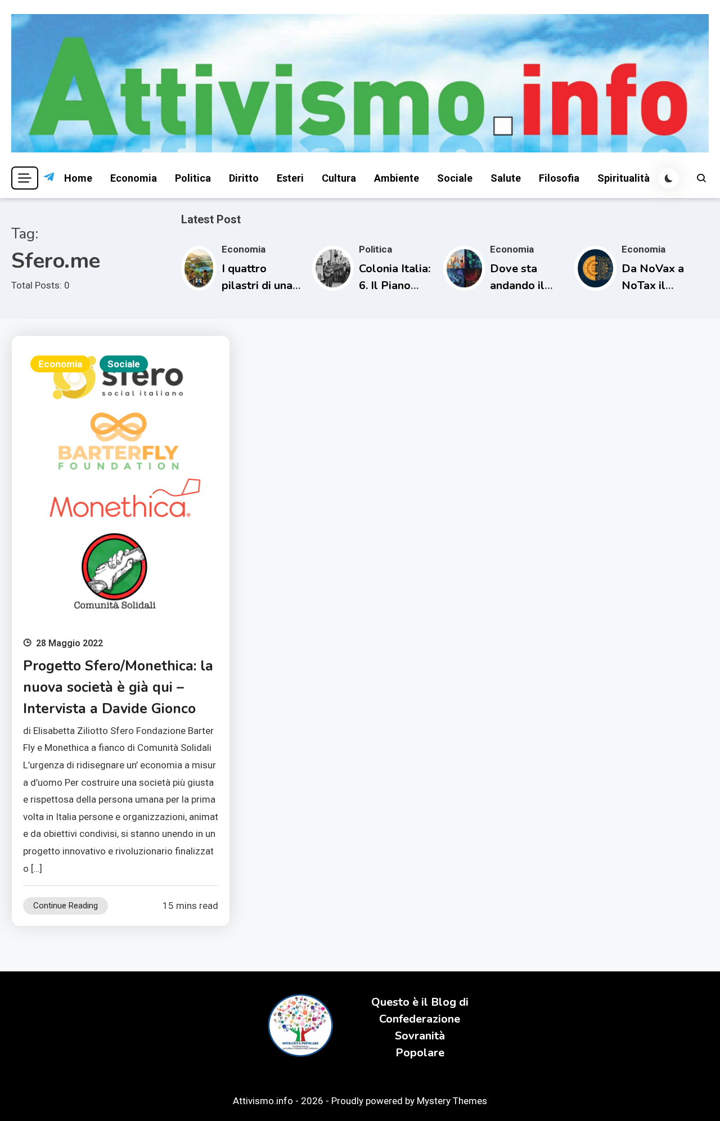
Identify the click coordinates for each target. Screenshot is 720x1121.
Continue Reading (65, 906)
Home (78, 178)
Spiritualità (623, 178)
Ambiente (396, 178)
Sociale (454, 178)
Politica (193, 178)
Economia (133, 178)
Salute (505, 178)
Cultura (339, 178)
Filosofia (559, 178)
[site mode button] (669, 178)
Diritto (244, 178)
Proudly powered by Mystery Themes (409, 1100)
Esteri (290, 178)
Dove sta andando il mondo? (517, 285)
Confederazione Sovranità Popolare (419, 1035)
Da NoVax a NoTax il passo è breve (658, 285)
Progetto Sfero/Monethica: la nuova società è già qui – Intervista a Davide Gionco (118, 687)
